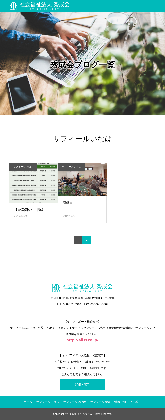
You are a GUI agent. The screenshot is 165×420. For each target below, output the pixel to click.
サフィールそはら (47, 402)
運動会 (68, 203)
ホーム (28, 402)
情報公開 (120, 402)
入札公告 (135, 402)
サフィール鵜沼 (100, 402)
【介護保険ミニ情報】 (30, 209)
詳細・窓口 (82, 384)
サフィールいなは (23, 166)
